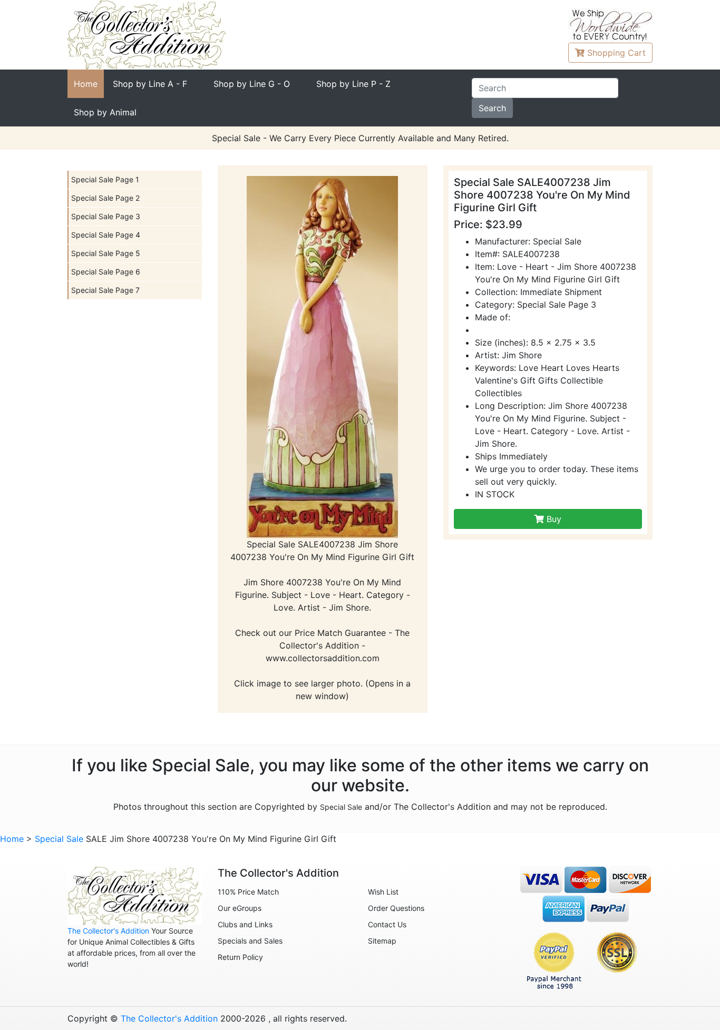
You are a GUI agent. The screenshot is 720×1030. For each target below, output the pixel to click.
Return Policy (240, 957)
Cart (616, 52)
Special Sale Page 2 (105, 197)
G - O (251, 84)
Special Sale (341, 806)
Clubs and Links (245, 924)
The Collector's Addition (108, 930)
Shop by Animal (105, 112)
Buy (552, 519)
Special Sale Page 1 (105, 179)
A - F (150, 84)
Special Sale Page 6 (105, 271)
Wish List (383, 891)
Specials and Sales (250, 940)
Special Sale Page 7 (105, 290)
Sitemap (382, 940)
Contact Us (387, 924)
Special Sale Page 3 (105, 216)
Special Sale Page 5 (105, 253)
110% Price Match (248, 891)
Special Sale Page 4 (105, 234)
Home (86, 84)
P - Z (353, 84)
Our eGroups (239, 908)
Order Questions (396, 908)
